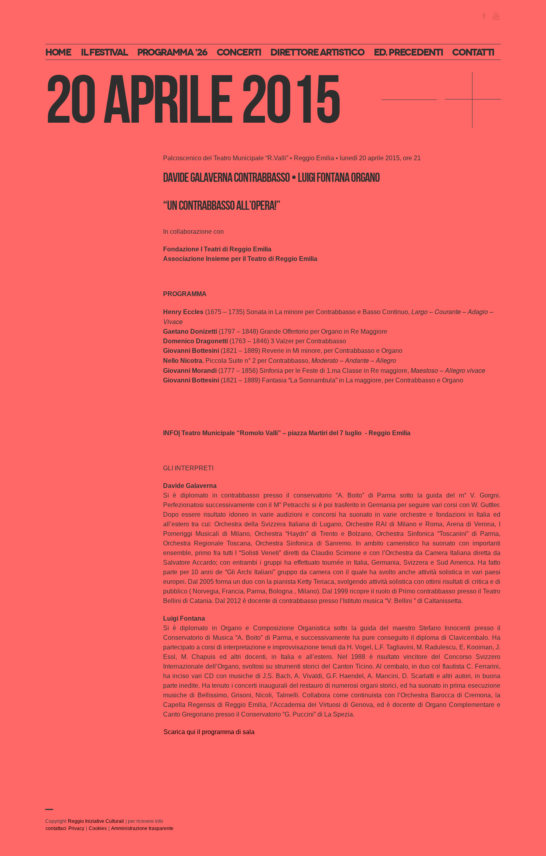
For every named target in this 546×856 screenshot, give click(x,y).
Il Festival (104, 52)
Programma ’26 (172, 52)
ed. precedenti (408, 52)
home (58, 52)
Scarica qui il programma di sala (209, 732)
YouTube (496, 16)
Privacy (76, 828)
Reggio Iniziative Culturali (96, 821)
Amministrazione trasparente (142, 828)
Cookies (98, 828)
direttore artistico (317, 52)
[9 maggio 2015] (409, 100)
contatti (473, 52)
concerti (239, 52)
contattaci (56, 828)
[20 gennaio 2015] (473, 100)
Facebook (484, 16)
